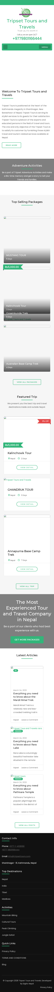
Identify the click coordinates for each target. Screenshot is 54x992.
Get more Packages (27, 640)
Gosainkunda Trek (17, 313)
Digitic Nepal (28, 983)
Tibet (4, 892)
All (16, 670)
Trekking (18, 731)
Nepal (12, 458)
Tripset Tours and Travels (30, 980)
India (4, 885)
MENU (45, 47)
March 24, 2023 (20, 690)
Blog (4, 964)
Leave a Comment (29, 720)
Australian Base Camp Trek (22, 363)
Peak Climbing (9, 928)
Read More (11, 145)
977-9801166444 (11, 849)
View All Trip (27, 586)
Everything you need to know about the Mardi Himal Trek (25, 697)
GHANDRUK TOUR (20, 489)
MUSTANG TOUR (16, 255)
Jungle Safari (8, 935)
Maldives (6, 899)
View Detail (27, 467)
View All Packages (27, 382)
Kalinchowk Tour (20, 453)
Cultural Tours (9, 921)
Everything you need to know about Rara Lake (25, 744)
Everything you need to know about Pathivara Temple (25, 789)
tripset (16, 720)
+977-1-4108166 (16, 846)
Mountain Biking (9, 915)
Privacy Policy (8, 951)
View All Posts (27, 825)
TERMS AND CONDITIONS (14, 957)
